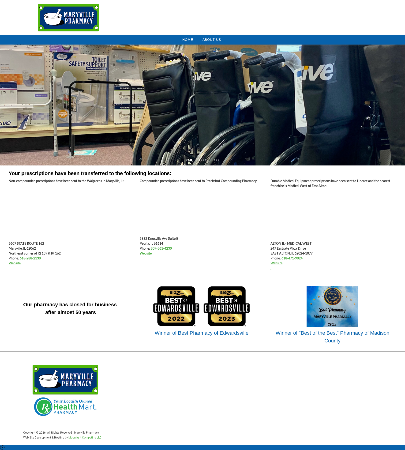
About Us (211, 39)
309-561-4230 (161, 248)
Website (15, 263)
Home (187, 39)
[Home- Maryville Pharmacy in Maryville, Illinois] (68, 17)
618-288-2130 (30, 258)
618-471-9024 (292, 258)
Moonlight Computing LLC (84, 437)
